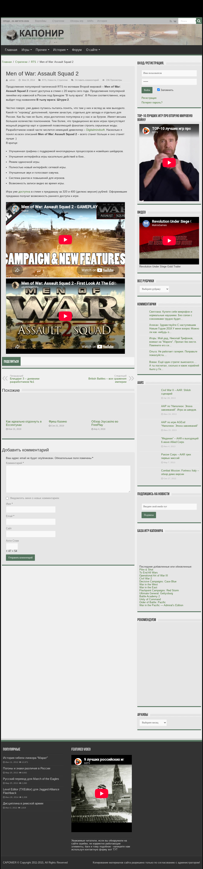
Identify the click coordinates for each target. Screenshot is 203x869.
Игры (25, 50)
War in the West (148, 584)
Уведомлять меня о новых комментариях (34, 498)
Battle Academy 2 (149, 596)
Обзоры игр (76, 21)
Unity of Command (150, 599)
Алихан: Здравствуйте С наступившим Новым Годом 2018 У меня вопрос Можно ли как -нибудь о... (174, 328)
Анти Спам (12, 540)
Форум (77, 50)
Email (10, 516)
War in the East (148, 587)
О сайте (92, 50)
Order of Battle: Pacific (152, 602)
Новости (52, 80)
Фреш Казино (58, 421)
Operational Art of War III (153, 575)
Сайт (9, 528)
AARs (90, 21)
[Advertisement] (169, 664)
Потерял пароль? (152, 102)
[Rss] (170, 21)
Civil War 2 (145, 578)
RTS (33, 61)
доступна (24, 191)
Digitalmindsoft (95, 129)
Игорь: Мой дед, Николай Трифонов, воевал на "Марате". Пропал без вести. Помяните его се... (173, 342)
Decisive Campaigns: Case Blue (157, 581)
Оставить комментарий (87, 80)
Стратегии (58, 21)
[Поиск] (199, 21)
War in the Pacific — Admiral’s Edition (161, 605)
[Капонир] (35, 34)
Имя (9, 503)
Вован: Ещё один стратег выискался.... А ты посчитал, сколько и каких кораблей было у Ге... (174, 366)
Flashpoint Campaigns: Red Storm (159, 590)
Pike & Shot (146, 569)
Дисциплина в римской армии (23, 803)
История (102, 21)
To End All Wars (148, 572)
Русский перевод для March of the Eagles (31, 778)
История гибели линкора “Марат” (25, 757)
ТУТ (115, 849)
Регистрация (149, 97)
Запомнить (166, 90)
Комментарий (15, 463)
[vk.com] (175, 21)
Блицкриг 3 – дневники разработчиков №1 (24, 379)
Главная (11, 50)
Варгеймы (40, 21)
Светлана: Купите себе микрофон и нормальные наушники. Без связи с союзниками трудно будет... (170, 315)
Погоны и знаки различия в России (26, 768)
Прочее (41, 50)
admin (12, 80)
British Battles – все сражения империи (107, 379)
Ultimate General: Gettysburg (156, 593)
